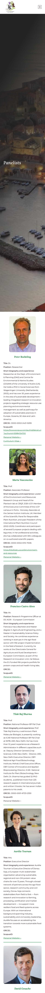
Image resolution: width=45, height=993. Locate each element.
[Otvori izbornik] (40, 7)
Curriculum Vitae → (12, 441)
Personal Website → (12, 437)
